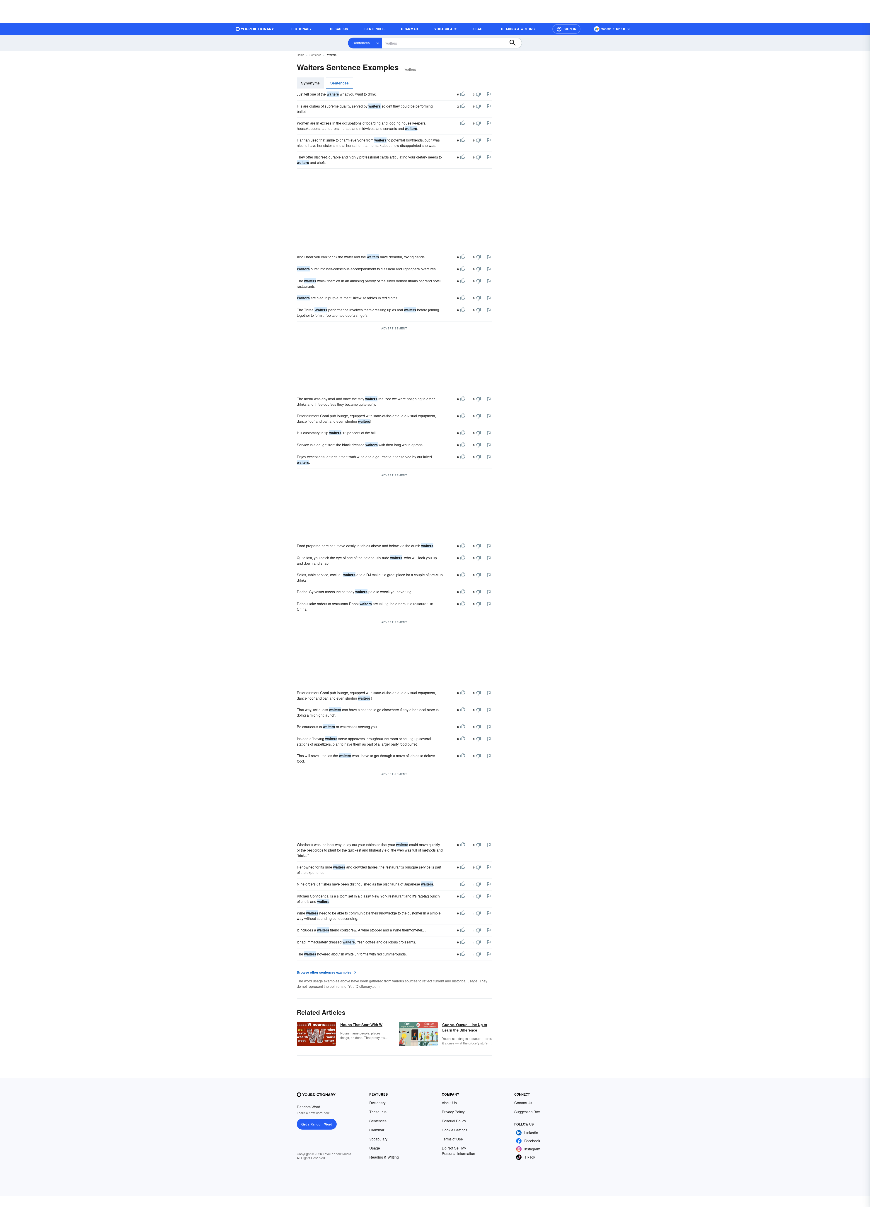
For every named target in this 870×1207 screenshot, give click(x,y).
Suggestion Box (527, 1111)
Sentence (315, 55)
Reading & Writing (384, 1157)
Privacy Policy (453, 1111)
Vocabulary (378, 1139)
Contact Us (523, 1102)
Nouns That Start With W (361, 1024)
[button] (566, 29)
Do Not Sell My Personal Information (458, 1150)
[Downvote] (478, 94)
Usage (374, 1148)
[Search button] (515, 43)
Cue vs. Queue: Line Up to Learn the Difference (464, 1027)
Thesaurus (378, 1111)
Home (300, 55)
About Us (449, 1102)
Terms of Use (452, 1139)
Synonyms (310, 83)
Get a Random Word (316, 1124)
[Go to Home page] (255, 29)
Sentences (361, 43)
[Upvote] (462, 94)
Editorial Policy (454, 1120)
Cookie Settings (454, 1130)
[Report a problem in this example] (488, 94)
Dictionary (377, 1102)
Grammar (376, 1130)
